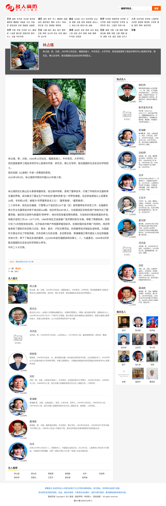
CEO (83, 19)
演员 (45, 19)
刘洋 (32, 444)
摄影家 (9, 22)
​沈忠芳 (138, 347)
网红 (49, 30)
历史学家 (140, 19)
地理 (108, 22)
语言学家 (147, 25)
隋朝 (126, 30)
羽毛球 (78, 37)
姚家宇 (138, 382)
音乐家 (40, 25)
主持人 (58, 22)
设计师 (50, 33)
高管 (83, 22)
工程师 (114, 25)
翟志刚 (67, 477)
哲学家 (147, 19)
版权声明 (78, 496)
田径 (75, 33)
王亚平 (50, 477)
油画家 (32, 25)
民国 (119, 37)
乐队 (46, 25)
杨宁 (124, 365)
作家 (14, 30)
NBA (92, 30)
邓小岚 (152, 347)
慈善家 (88, 22)
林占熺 (11, 158)
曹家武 (152, 382)
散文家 (19, 33)
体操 (89, 33)
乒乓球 (72, 37)
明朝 (122, 33)
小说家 (12, 33)
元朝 (118, 33)
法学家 (134, 22)
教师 (63, 30)
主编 (13, 37)
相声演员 (46, 22)
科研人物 (121, 25)
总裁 (78, 22)
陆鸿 (124, 330)
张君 (124, 382)
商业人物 (75, 25)
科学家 (108, 19)
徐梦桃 (152, 330)
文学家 (24, 30)
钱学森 (84, 477)
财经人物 (84, 25)
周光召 (33, 308)
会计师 (43, 37)
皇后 (114, 37)
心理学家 (155, 19)
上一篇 (14, 268)
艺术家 (19, 19)
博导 (141, 25)
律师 (44, 33)
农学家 (122, 22)
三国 (116, 30)
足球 (82, 30)
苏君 (152, 365)
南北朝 (103, 33)
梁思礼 (33, 477)
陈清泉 (138, 330)
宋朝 (113, 33)
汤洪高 (33, 331)
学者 (18, 30)
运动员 (77, 30)
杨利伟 (16, 477)
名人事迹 (69, 496)
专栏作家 (19, 37)
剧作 (33, 33)
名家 (20, 25)
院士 (108, 25)
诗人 (30, 30)
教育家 (147, 22)
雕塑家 (16, 22)
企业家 (77, 19)
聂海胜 (33, 421)
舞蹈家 (60, 19)
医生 (59, 30)
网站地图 (97, 496)
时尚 (60, 33)
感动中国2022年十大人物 (24, 262)
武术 (80, 33)
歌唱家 (52, 25)
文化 (28, 22)
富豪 (74, 22)
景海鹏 (33, 399)
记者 (40, 33)
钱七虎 (138, 365)
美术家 (32, 19)
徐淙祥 (123, 347)
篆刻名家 (13, 25)
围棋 (94, 33)
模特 (53, 22)
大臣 (109, 37)
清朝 (105, 37)
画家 (14, 19)
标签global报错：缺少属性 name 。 (22, 12)
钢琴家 (58, 25)
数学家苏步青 (146, 107)
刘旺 (32, 376)
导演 (64, 22)
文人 (9, 37)
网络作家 (26, 33)
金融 (90, 25)
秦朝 (107, 30)
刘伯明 (101, 474)
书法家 (26, 19)
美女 (54, 30)
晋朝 (108, 33)
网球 (85, 33)
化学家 (123, 19)
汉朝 (112, 30)
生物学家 (115, 22)
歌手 (49, 19)
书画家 (22, 22)
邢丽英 (33, 354)
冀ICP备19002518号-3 (83, 501)
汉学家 (153, 22)
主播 (45, 30)
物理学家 (115, 19)
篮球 (87, 30)
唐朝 (121, 30)
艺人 (54, 19)
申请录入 (87, 496)
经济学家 (89, 19)
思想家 (140, 22)
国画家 (25, 25)
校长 (55, 33)
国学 (136, 25)
